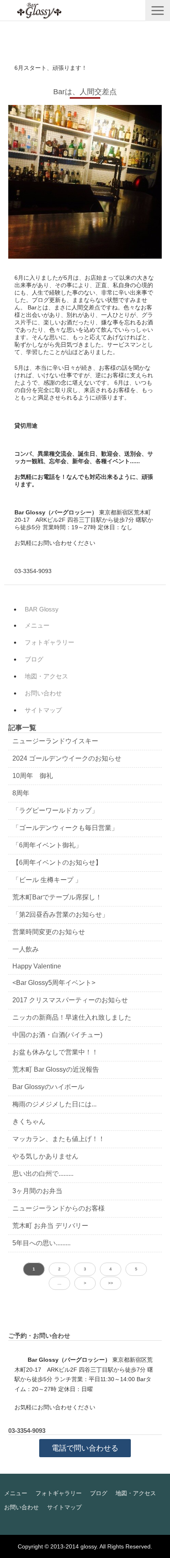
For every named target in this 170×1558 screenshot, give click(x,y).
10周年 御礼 (32, 775)
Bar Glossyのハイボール (48, 1086)
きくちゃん (28, 1121)
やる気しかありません (45, 1156)
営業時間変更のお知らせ (48, 931)
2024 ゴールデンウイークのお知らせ (66, 758)
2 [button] (59, 1269)
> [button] (85, 1283)
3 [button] (85, 1269)
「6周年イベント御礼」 (47, 845)
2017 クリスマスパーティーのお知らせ (70, 1000)
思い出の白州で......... (42, 1173)
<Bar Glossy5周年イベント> (53, 982)
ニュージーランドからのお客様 (58, 1208)
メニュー (37, 625)
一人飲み (25, 949)
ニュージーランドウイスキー (55, 741)
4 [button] (110, 1269)
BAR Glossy (42, 609)
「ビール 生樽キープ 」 (47, 879)
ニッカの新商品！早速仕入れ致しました (71, 1017)
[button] (157, 10)
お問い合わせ (43, 693)
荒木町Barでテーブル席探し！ (57, 897)
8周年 (20, 793)
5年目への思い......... (41, 1242)
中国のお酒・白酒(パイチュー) (57, 1034)
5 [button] (136, 1269)
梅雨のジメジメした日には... (54, 1104)
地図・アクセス (46, 676)
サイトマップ (43, 710)
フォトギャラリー (49, 642)
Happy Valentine (36, 966)
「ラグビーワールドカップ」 (55, 810)
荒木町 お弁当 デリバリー (50, 1225)
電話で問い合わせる (85, 1448)
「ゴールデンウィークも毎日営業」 (65, 827)
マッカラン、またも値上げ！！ (58, 1138)
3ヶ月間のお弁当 (37, 1190)
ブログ (34, 659)
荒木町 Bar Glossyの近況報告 (55, 1069)
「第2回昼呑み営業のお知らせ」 (60, 914)
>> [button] (110, 1283)
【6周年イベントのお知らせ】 (57, 862)
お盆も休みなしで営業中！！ (55, 1052)
